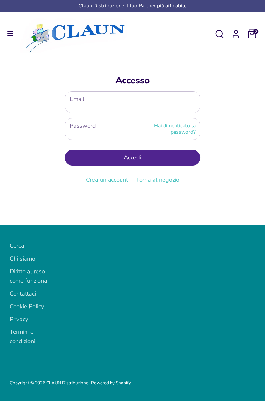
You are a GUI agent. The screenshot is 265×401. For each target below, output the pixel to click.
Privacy (19, 319)
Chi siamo (22, 259)
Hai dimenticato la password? (175, 128)
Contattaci (23, 294)
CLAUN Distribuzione (67, 383)
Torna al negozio (157, 180)
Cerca (17, 246)
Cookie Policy (27, 306)
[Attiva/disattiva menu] (10, 33)
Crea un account (107, 180)
